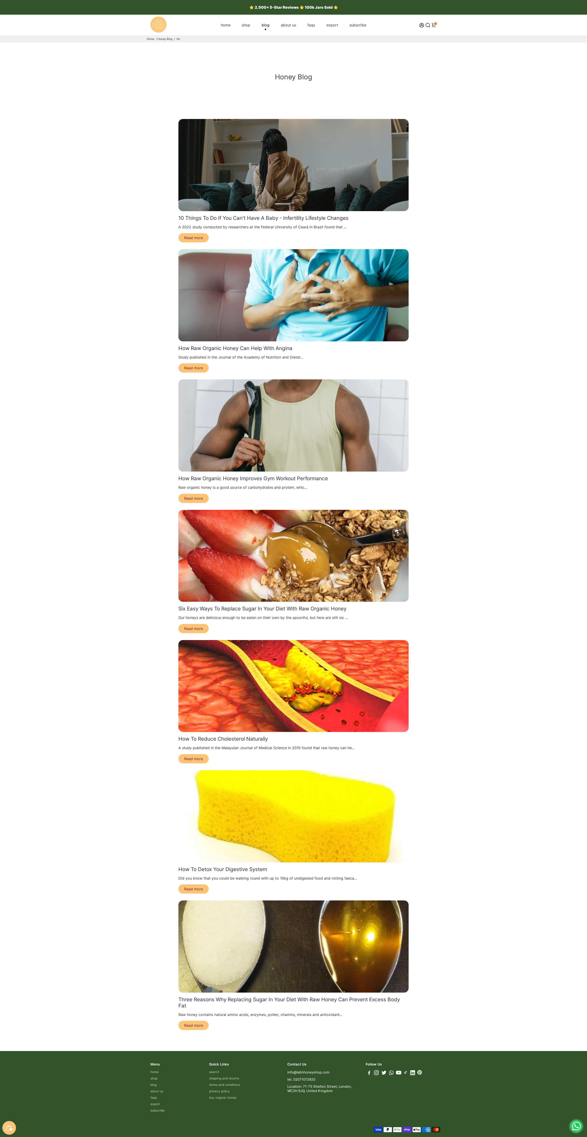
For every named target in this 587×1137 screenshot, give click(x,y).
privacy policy (219, 1091)
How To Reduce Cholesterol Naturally (223, 739)
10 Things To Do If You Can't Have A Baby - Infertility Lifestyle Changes (263, 218)
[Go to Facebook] (369, 1073)
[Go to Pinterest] (419, 1073)
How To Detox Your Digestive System (222, 869)
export (332, 25)
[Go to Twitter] (384, 1073)
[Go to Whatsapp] (391, 1073)
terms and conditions (224, 1085)
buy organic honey (223, 1097)
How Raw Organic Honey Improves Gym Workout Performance (253, 478)
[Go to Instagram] (376, 1073)
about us (288, 25)
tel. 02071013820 (301, 1079)
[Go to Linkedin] (412, 1073)
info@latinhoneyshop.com (308, 1072)
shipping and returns (224, 1078)
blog (265, 25)
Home (150, 39)
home (225, 25)
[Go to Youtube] (398, 1073)
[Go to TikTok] (405, 1073)
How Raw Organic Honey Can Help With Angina (235, 348)
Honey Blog (165, 39)
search (214, 1072)
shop (246, 25)
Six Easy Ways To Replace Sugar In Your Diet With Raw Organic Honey (262, 608)
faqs (311, 25)
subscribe (357, 25)
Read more (193, 237)
